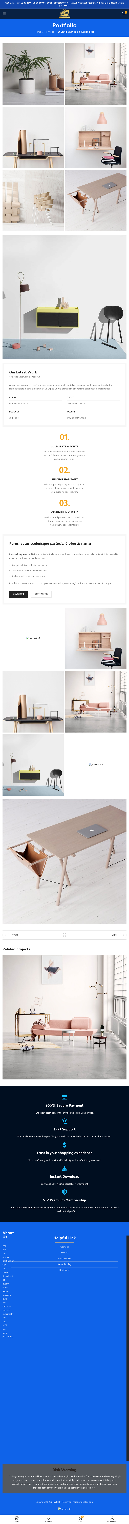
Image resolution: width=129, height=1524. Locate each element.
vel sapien (20, 554)
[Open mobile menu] (4, 13)
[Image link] (64, 297)
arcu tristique (40, 583)
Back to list (64, 935)
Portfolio (49, 32)
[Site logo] (64, 14)
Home (38, 32)
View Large (123, 958)
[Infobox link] (64, 447)
